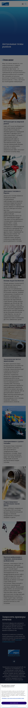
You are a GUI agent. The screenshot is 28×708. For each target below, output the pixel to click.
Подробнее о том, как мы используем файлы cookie (13, 698)
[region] (14, 695)
